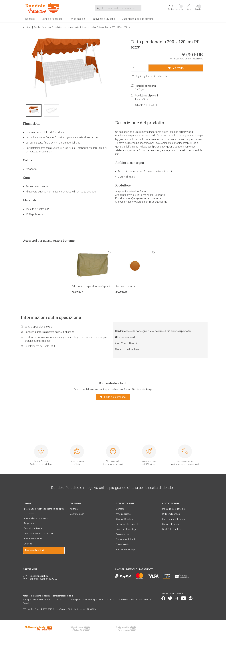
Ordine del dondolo (171, 514)
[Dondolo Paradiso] (44, 7)
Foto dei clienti (123, 534)
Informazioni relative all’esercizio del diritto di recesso (44, 511)
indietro (27, 27)
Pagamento (29, 523)
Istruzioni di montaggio (127, 529)
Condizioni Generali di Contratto (39, 533)
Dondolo (30, 18)
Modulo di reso (123, 514)
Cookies (28, 543)
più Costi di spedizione (192, 58)
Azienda (74, 509)
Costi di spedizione (33, 528)
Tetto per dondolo (87, 27)
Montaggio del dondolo (173, 509)
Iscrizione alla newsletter (128, 524)
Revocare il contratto (35, 550)
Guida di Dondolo (124, 519)
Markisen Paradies (80, 629)
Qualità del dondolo (171, 529)
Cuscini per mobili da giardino (138, 18)
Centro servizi (122, 544)
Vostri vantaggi (77, 514)
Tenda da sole (77, 18)
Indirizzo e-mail (126, 337)
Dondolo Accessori (52, 18)
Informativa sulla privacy (36, 518)
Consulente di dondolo (127, 539)
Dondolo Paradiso (42, 27)
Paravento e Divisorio (103, 18)
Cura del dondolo (170, 524)
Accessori (73, 27)
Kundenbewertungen (126, 549)
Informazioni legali (33, 538)
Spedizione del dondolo (173, 519)
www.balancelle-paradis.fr (126, 629)
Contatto (120, 509)
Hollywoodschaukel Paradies (39, 629)
